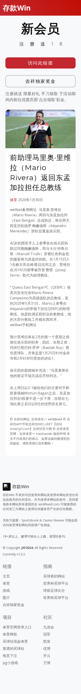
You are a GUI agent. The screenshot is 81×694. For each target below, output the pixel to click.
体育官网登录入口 (17, 627)
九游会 (48, 627)
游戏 (6, 590)
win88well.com (49, 504)
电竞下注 (10, 655)
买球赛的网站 (54, 576)
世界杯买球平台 (55, 583)
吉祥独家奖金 (40, 81)
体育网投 (10, 634)
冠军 (46, 634)
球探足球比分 (54, 590)
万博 (46, 662)
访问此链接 (40, 63)
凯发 (46, 641)
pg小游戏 (10, 662)
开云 (46, 655)
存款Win (17, 8)
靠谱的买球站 (13, 648)
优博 (46, 648)
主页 (6, 576)
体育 (13, 199)
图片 (6, 597)
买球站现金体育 (15, 641)
